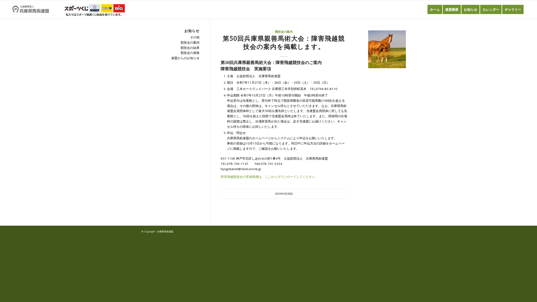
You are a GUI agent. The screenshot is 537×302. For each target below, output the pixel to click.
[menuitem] (435, 9)
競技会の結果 (190, 48)
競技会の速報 (190, 53)
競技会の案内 (284, 31)
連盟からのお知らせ (185, 58)
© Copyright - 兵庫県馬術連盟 (157, 231)
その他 (194, 37)
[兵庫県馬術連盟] (31, 9)
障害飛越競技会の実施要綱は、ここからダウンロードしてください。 (269, 176)
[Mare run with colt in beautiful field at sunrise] (387, 49)
